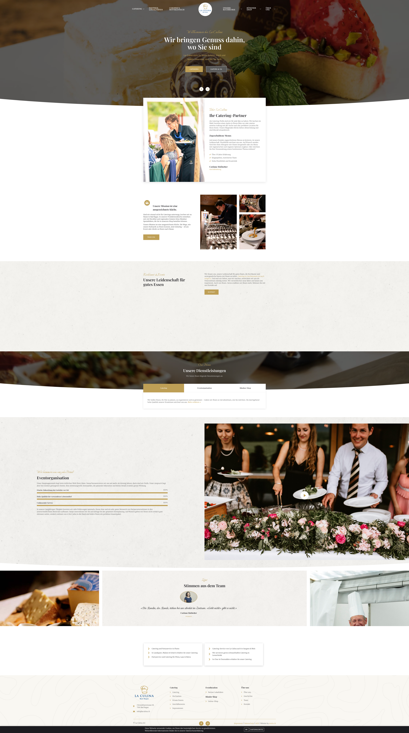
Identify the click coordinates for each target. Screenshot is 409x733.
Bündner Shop (251, 9)
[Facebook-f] (201, 89)
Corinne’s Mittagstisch (177, 9)
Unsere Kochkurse (229, 9)
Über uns (268, 9)
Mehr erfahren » (194, 402)
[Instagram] (208, 89)
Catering (137, 9)
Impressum (238, 723)
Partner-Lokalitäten (156, 9)
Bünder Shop (211, 696)
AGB (257, 723)
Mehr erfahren (154, 333)
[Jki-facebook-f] (201, 723)
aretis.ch (272, 723)
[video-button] (305, 495)
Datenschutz (249, 723)
